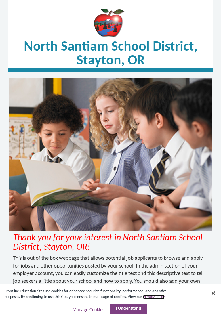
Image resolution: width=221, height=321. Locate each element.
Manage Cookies (88, 310)
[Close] (213, 293)
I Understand (129, 308)
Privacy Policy (153, 297)
